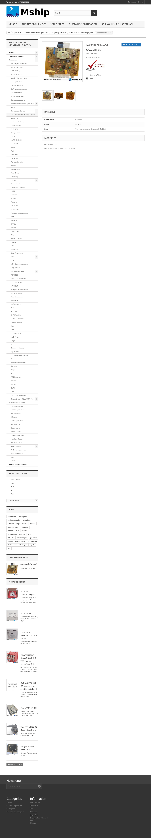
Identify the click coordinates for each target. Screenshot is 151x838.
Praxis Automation (16, 162)
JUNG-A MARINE (16, 322)
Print (91, 79)
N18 (17, 531)
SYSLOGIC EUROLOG (18, 279)
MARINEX (14, 286)
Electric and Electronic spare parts (36, 33)
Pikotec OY (14, 158)
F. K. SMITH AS (16, 282)
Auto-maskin (32, 541)
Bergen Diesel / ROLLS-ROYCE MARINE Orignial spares (21, 400)
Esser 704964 (26, 613)
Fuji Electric (14, 351)
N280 (29, 534)
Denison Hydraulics (17, 348)
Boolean (13, 308)
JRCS (12, 191)
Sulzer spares (15, 428)
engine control (21, 524)
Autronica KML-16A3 (29, 564)
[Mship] (28, 12)
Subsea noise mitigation (18, 464)
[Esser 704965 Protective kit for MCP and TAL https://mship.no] (12, 634)
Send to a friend (95, 75)
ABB (12, 257)
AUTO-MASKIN (15, 140)
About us (33, 812)
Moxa (12, 330)
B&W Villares (15, 480)
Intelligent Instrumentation (19, 290)
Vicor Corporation (16, 297)
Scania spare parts (17, 96)
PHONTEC (14, 129)
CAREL (13, 224)
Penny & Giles (15, 133)
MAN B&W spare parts (18, 71)
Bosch (12, 147)
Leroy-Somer (14, 231)
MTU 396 (11, 538)
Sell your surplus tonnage (118, 24)
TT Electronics (15, 333)
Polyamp (13, 202)
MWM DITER (15, 424)
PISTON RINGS (16, 443)
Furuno (12, 384)
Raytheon (13, 366)
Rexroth (13, 228)
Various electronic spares (19, 213)
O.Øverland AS (15, 304)
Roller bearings (15, 446)
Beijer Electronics (16, 253)
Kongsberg (14, 176)
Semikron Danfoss (16, 293)
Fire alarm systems (17, 271)
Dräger (12, 341)
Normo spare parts (16, 421)
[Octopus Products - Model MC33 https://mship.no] (12, 749)
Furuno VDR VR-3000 (29, 708)
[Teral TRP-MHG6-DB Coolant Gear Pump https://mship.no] (12, 729)
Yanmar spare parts (17, 435)
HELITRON (14, 144)
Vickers (13, 198)
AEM (12, 494)
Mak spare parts (16, 74)
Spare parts (57, 24)
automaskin (12, 517)
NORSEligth (14, 209)
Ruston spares (15, 413)
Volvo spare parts (16, 406)
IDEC (12, 217)
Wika (12, 235)
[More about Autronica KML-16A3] (12, 569)
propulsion (27, 520)
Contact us (132, 2)
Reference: (90, 50)
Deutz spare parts (16, 85)
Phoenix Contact (16, 238)
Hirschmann (14, 249)
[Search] (94, 13)
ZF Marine (14, 487)
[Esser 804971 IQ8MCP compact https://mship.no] (12, 593)
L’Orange (13, 417)
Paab (12, 151)
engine (10, 541)
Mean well (14, 155)
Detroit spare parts (16, 67)
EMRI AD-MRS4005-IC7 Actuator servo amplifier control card (29, 686)
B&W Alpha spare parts (18, 89)
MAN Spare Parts (16, 453)
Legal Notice (34, 815)
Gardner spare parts (17, 410)
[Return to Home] (9, 32)
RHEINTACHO (15, 315)
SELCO (13, 344)
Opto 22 (13, 392)
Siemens (13, 220)
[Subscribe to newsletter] (39, 786)
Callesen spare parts (17, 100)
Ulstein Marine (15, 125)
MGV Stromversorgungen (19, 264)
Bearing (32, 524)
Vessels (13, 24)
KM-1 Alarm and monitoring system (81, 33)
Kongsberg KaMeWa (17, 187)
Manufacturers (18, 473)
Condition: (90, 53)
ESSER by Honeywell (18, 395)
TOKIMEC (14, 275)
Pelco (12, 359)
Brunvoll (13, 166)
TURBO (13, 461)
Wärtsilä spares (15, 432)
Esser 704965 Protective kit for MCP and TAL (29, 635)
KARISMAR (14, 206)
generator (33, 538)
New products (17, 582)
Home (32, 809)
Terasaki (13, 242)
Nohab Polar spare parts (18, 78)
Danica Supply (15, 184)
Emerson (13, 195)
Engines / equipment (34, 24)
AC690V (22, 534)
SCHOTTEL (14, 311)
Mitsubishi (14, 300)
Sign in (140, 2)
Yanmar (24, 531)
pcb (9, 548)
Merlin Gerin (14, 337)
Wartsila (13, 180)
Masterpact (23, 545)
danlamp (13, 381)
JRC (12, 246)
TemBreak (24, 527)
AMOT (12, 457)
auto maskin (12, 534)
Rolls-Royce (14, 173)
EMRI (12, 388)
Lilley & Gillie (15, 268)
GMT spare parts (16, 82)
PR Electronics (15, 377)
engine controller (14, 520)
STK (12, 373)
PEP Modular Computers (19, 355)
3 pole (32, 545)
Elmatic (13, 136)
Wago (12, 370)
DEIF (12, 260)
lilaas (12, 326)
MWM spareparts (16, 93)
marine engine (22, 538)
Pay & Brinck (20, 541)
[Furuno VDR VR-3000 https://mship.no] (12, 710)
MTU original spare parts (18, 63)
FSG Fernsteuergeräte (18, 362)
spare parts (23, 517)
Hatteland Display (16, 439)
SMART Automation (17, 319)
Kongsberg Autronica (59, 33)
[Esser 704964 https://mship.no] (12, 615)
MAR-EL (13, 107)
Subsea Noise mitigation (83, 24)
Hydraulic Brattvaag (17, 122)
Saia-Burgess (15, 169)
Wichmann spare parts (18, 450)
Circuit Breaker (13, 527)
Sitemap (33, 823)
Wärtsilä (11, 531)
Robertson (14, 118)
